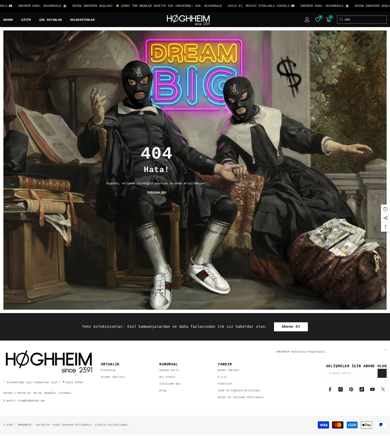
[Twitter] (383, 389)
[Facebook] (330, 389)
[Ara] (341, 19)
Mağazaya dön (156, 192)
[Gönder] (382, 373)
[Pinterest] (351, 389)
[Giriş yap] (307, 19)
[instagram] (340, 389)
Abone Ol (291, 327)
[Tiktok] (361, 389)
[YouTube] (372, 389)
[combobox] (365, 19)
